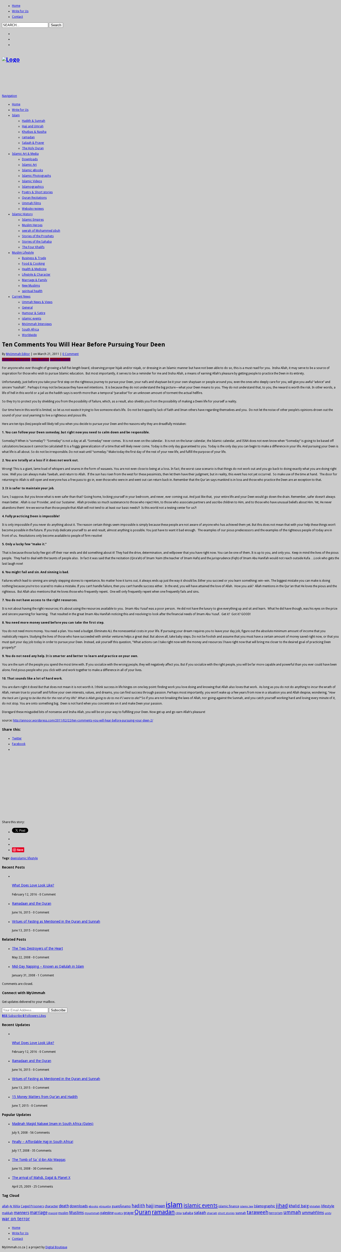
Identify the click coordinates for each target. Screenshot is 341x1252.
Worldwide (29, 335)
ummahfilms (313, 1212)
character (51, 1206)
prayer (129, 1213)
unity (328, 1213)
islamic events (31, 318)
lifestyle (327, 1206)
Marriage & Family (34, 280)
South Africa (30, 329)
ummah (292, 1212)
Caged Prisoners (32, 1206)
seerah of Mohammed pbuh (41, 230)
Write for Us (20, 11)
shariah (212, 1213)
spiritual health (32, 291)
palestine (107, 1213)
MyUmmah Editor (18, 354)
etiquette (105, 1206)
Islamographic (264, 1206)
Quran (143, 1212)
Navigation (9, 96)
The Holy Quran (33, 148)
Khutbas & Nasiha (34, 132)
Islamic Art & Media (25, 154)
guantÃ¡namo (121, 1206)
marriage (38, 1212)
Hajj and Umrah (32, 126)
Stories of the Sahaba (37, 241)
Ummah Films (31, 203)
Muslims (76, 1212)
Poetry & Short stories (37, 192)
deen (13, 858)
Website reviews (33, 208)
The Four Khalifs (33, 247)
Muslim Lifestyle (23, 252)
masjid (52, 1213)
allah (5, 1206)
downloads (79, 1206)
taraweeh (257, 1212)
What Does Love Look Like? (33, 885)
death (64, 1206)
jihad (282, 1206)
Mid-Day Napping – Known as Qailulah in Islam (48, 966)
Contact (17, 16)
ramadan (28, 137)
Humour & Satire (33, 313)
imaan (159, 1206)
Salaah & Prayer (33, 143)
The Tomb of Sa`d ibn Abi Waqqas (38, 1160)
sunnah (240, 1213)
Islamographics (33, 186)
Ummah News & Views (37, 302)
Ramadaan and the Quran (31, 903)
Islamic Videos (32, 181)
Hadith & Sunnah (33, 121)
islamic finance (228, 1206)
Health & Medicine (34, 269)
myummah (92, 1213)
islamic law (246, 1206)
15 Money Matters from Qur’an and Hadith (45, 1097)
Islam (16, 115)
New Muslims (31, 285)
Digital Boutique (56, 1247)
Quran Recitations (34, 197)
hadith (138, 1205)
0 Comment (70, 354)
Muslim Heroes (32, 225)
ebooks (93, 1206)
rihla (178, 1213)
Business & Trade (34, 258)
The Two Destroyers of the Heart (37, 948)
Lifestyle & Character (36, 274)
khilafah (315, 1206)
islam (174, 1205)
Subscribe (12, 1016)
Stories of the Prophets (38, 236)
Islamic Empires (33, 219)
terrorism (276, 1213)
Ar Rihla (14, 1206)
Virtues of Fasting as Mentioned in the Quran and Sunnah (56, 921)
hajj (150, 1205)
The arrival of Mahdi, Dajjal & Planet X (41, 1178)
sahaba (187, 1213)
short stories (226, 1213)
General (27, 307)
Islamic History (22, 214)
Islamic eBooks (32, 170)
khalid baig (299, 1206)
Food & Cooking (33, 263)
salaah (200, 1212)
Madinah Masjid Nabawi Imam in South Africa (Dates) (52, 1124)
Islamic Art (29, 165)
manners (21, 1212)
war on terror (16, 1218)
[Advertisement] (93, 80)
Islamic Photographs (36, 176)
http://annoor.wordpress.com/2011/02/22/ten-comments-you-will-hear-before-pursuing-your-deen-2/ (83, 720)
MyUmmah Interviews (37, 324)
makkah (7, 1213)
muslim (63, 1213)
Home (16, 5)
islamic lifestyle (27, 858)
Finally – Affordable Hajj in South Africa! (42, 1142)
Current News (21, 296)
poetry (118, 1213)
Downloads (30, 159)
